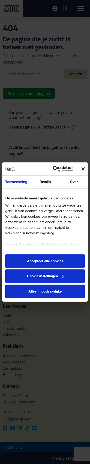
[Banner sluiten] (83, 169)
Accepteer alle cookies (45, 261)
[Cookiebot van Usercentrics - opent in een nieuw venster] (54, 169)
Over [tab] (74, 181)
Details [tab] (45, 181)
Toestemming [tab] (16, 181)
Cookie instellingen (42, 276)
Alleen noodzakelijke (45, 291)
